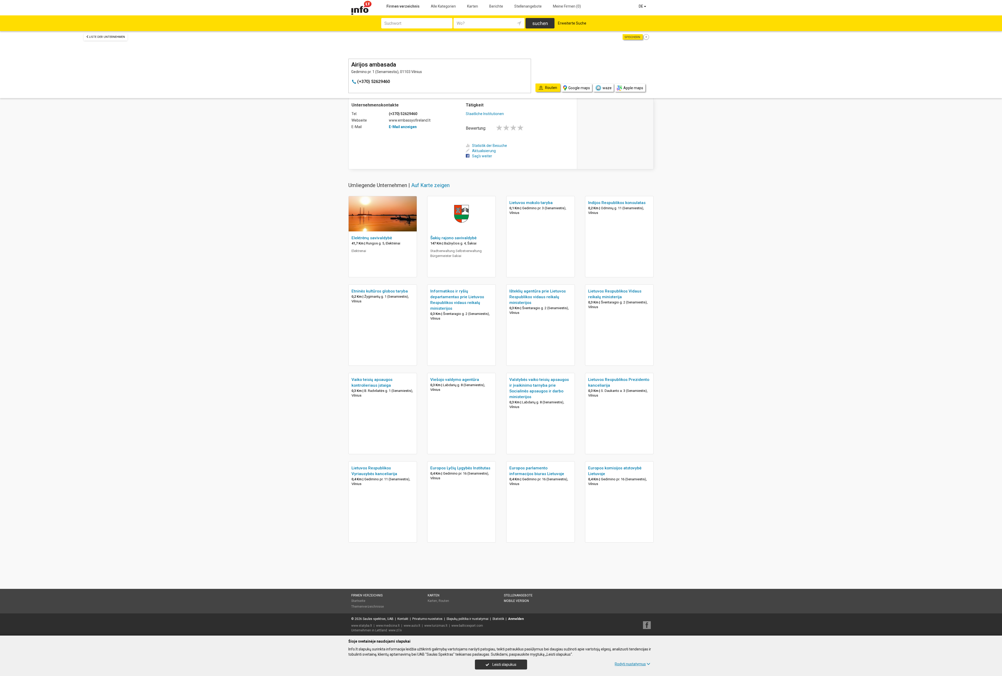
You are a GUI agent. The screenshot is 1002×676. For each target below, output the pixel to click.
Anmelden (516, 619)
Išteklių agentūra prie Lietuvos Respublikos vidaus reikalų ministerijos (537, 297)
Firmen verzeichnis (403, 6)
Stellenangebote (528, 6)
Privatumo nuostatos (427, 619)
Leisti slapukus (504, 664)
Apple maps (633, 88)
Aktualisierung (484, 151)
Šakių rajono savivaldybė (453, 238)
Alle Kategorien (443, 6)
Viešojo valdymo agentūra (454, 379)
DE (641, 6)
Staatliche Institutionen (485, 114)
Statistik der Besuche (489, 145)
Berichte (496, 6)
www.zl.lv (395, 630)
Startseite (358, 601)
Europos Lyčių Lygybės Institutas (460, 468)
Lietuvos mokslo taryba (531, 202)
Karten (472, 6)
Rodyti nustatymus (630, 664)
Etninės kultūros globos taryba (379, 291)
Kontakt (402, 619)
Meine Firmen (567, 6)
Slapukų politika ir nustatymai (467, 619)
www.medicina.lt (388, 625)
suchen (540, 23)
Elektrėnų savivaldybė (371, 238)
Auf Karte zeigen (430, 185)
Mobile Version (516, 601)
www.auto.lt (412, 625)
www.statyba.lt (361, 625)
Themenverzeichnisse (367, 606)
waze (607, 88)
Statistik (498, 619)
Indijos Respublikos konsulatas (617, 202)
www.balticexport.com (467, 625)
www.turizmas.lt (436, 625)
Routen (444, 601)
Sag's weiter (482, 156)
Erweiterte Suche (572, 23)
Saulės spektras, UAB (378, 619)
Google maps (579, 88)
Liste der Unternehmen (107, 37)
